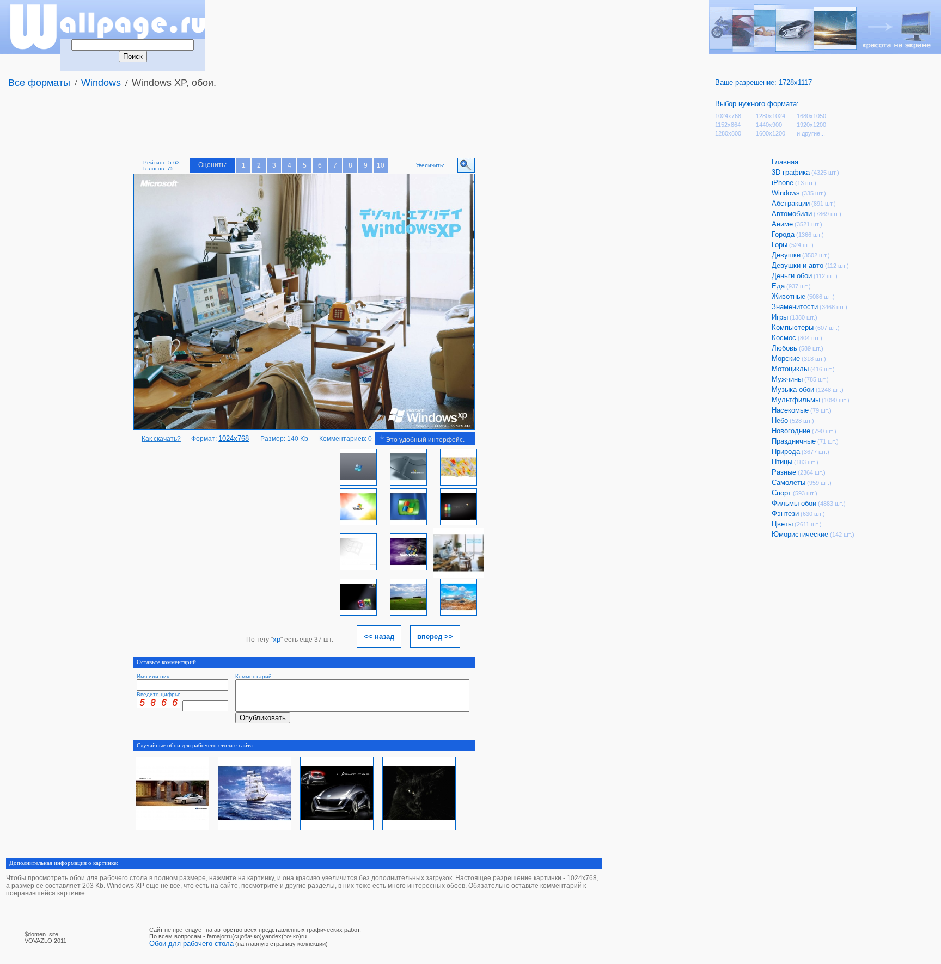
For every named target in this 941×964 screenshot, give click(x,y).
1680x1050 (811, 116)
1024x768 (728, 116)
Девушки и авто (797, 265)
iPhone (782, 183)
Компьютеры (793, 327)
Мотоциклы (790, 369)
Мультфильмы (796, 400)
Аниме (782, 224)
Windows (101, 82)
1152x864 (728, 124)
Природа (786, 451)
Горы (779, 245)
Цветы (782, 524)
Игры (780, 317)
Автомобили (792, 214)
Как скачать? (161, 439)
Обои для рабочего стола (191, 944)
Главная (785, 162)
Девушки (786, 255)
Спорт (781, 493)
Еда (778, 286)
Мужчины (787, 379)
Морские (786, 358)
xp (276, 639)
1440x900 (769, 124)
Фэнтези (785, 513)
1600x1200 (770, 133)
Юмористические (800, 534)
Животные (788, 296)
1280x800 (728, 133)
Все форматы (39, 82)
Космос (784, 338)
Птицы (782, 462)
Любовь (784, 348)
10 (380, 165)
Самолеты (788, 482)
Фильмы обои (794, 503)
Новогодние (791, 431)
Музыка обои (793, 389)
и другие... (811, 133)
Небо (780, 420)
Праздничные (794, 441)
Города (783, 234)
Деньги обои (792, 276)
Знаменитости (795, 307)
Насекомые (790, 410)
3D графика (791, 172)
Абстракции (791, 203)
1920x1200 (811, 124)
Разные (784, 472)
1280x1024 (770, 116)
